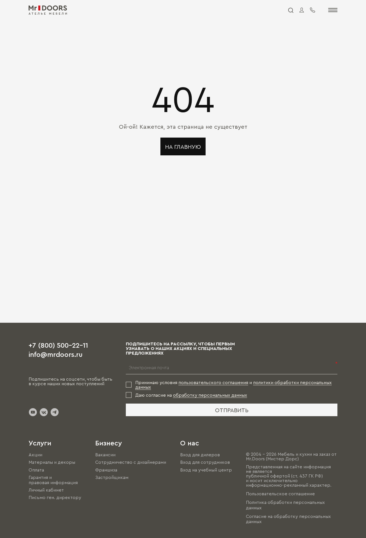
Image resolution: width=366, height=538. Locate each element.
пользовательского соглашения (213, 382)
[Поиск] (290, 10)
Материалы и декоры (52, 462)
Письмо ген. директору (55, 497)
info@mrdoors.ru (56, 354)
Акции (35, 454)
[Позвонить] (312, 10)
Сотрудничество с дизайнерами (130, 462)
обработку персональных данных (210, 395)
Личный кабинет (46, 490)
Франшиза (106, 469)
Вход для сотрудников (205, 462)
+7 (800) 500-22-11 (58, 344)
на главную (183, 146)
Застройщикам (111, 477)
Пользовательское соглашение (280, 493)
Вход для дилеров (200, 454)
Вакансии (105, 454)
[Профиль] (301, 10)
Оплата (36, 469)
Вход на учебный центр (206, 469)
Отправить (231, 410)
